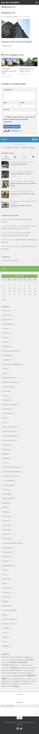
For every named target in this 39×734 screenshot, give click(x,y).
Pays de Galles (7, 548)
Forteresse (17, 670)
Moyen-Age (6, 516)
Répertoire (6, 597)
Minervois (6, 512)
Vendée (9, 686)
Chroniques (7, 346)
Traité (5, 633)
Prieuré (31, 679)
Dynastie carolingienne (21, 665)
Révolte (5, 601)
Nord (17, 678)
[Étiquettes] (33, 157)
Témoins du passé (9, 624)
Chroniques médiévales (10, 351)
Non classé (6, 525)
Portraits (6, 561)
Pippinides (6, 556)
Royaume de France (29, 681)
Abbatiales (5, 657)
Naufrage (6, 521)
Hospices (6, 454)
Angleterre (19, 657)
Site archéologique (9, 619)
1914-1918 (12, 162)
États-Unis (13, 201)
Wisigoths (6, 646)
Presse (5, 570)
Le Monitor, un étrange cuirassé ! (21, 205)
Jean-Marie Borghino (10, 2)
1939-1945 (6, 315)
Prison (5, 574)
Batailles (19, 162)
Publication (7, 579)
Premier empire (8, 565)
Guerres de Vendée (9, 440)
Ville (4, 641)
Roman (34, 679)
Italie (25, 162)
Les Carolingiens (8, 480)
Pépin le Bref (7, 552)
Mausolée (6, 503)
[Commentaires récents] (24, 157)
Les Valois (6, 489)
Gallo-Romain (7, 413)
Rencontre (6, 592)
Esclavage (6, 391)
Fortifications (7, 409)
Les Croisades (12, 676)
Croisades (6, 360)
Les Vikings (7, 494)
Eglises (13, 667)
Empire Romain (8, 378)
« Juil (3, 300)
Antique (26, 657)
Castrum (6, 337)
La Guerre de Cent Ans (10, 476)
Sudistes (19, 684)
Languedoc (4, 676)
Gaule (5, 418)
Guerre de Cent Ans (8, 673)
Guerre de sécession (24, 201)
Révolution (6, 606)
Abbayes (12, 657)
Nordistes (23, 679)
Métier (5, 507)
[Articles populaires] (15, 157)
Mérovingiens (10, 679)
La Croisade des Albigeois (11, 472)
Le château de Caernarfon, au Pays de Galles (8, 71)
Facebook (19, 694)
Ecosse (5, 369)
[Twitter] (36, 139)
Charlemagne (5, 662)
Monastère (22, 675)
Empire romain (27, 668)
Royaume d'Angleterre (13, 681)
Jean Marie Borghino (11, 16)
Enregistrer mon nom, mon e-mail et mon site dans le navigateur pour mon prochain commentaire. (19, 119)
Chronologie (7, 355)
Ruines (4, 683)
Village (5, 637)
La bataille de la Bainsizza (18, 164)
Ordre (27, 679)
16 (35, 288)
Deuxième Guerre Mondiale (12, 364)
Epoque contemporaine (10, 382)
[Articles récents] (6, 157)
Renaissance (7, 588)
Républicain (10, 683)
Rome (3, 681)
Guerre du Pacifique (9, 431)
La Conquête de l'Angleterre (12, 467)
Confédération (7, 665)
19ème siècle (7, 319)
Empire (19, 668)
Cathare (5, 342)
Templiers (6, 628)
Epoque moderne (8, 387)
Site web (6, 109)
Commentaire (8, 89)
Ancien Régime (8, 324)
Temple (24, 684)
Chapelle (29, 659)
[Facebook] (33, 139)
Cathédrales (21, 660)
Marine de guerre (8, 498)
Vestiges (15, 686)
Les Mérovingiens (9, 485)
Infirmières (6, 458)
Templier (30, 684)
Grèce (5, 422)
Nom (5, 102)
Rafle (4, 583)
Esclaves (6, 395)
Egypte (5, 373)
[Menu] (36, 2)
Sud (14, 683)
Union (4, 686)
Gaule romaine (30, 670)
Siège (5, 615)
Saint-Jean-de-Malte (9, 610)
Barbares (14, 660)
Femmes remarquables (10, 404)
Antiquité (6, 328)
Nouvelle (31, 162)
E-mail (22, 102)
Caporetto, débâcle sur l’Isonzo (20, 174)
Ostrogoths (7, 539)
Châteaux (23, 662)
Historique (6, 445)
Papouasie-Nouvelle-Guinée (12, 543)
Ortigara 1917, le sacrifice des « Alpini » (22, 194)
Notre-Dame (7, 530)
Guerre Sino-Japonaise (10, 436)
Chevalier (13, 662)
